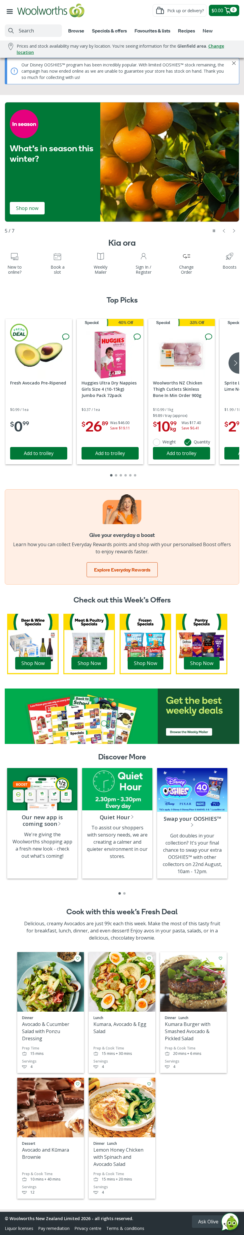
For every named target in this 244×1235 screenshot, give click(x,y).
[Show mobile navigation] (11, 10)
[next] (234, 363)
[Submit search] (11, 30)
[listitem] (119, 893)
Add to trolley (39, 453)
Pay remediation (54, 1228)
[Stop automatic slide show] (214, 231)
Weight (169, 442)
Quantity (202, 442)
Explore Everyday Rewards (122, 569)
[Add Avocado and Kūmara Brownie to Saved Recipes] (77, 1084)
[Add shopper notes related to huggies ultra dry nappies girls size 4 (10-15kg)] (137, 337)
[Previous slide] (224, 231)
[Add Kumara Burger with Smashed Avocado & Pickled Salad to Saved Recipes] (220, 958)
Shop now (27, 208)
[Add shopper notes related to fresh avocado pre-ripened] (66, 337)
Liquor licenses (19, 1228)
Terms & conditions (125, 1228)
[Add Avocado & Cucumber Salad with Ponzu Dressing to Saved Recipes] (77, 958)
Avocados (74, 923)
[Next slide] (234, 231)
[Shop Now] (33, 643)
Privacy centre (87, 1228)
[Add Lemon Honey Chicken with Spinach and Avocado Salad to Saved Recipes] (149, 1084)
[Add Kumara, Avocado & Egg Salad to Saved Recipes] (149, 958)
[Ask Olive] (230, 1223)
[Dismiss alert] (234, 63)
